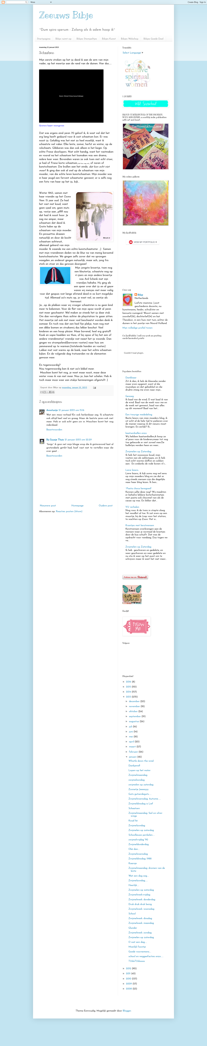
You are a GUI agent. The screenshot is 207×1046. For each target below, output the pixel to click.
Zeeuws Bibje (66, 15)
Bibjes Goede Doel (153, 39)
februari (134, 752)
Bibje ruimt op (63, 39)
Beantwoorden (54, 430)
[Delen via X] (47, 392)
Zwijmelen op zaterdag (141, 830)
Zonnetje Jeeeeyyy (139, 789)
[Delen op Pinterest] (53, 392)
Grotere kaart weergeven (51, 126)
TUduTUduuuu (137, 961)
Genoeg (129, 396)
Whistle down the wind (141, 761)
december (134, 701)
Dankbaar (130, 378)
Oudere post (106, 506)
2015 (129, 687)
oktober (133, 711)
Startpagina (43, 39)
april (132, 742)
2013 (129, 697)
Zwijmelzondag (137, 825)
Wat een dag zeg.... (139, 876)
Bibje (140, 295)
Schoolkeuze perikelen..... (142, 835)
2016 (129, 682)
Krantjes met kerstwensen (139, 525)
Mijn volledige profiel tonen (137, 328)
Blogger (127, 1011)
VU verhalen (132, 507)
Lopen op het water (139, 770)
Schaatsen (134, 808)
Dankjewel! (134, 766)
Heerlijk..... (134, 885)
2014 (129, 692)
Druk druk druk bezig (140, 904)
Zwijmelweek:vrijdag (139, 895)
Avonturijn (52, 410)
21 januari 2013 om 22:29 (78, 440)
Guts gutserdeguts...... (140, 794)
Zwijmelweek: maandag (141, 923)
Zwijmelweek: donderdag (142, 899)
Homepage (77, 506)
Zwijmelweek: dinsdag (140, 918)
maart (133, 747)
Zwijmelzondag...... (138, 880)
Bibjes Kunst (109, 39)
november (135, 706)
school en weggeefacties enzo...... (146, 956)
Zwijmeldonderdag (139, 844)
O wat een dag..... (138, 942)
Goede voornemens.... (140, 952)
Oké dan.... (134, 849)
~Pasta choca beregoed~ (138, 488)
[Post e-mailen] (94, 387)
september (135, 716)
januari (133, 757)
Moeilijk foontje (137, 947)
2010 (129, 979)
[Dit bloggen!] (44, 392)
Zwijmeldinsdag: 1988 (140, 859)
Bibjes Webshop (129, 39)
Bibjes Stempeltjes (87, 39)
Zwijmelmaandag (138, 775)
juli (131, 726)
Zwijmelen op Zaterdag (138, 451)
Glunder (133, 928)
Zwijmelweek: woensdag (141, 909)
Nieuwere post (48, 506)
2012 (129, 968)
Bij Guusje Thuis (55, 440)
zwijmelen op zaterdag (141, 785)
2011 (128, 973)
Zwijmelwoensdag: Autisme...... (145, 799)
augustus (134, 721)
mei (131, 737)
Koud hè (133, 821)
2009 (129, 984)
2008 (129, 989)
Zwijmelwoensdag (138, 854)
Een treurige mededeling (138, 415)
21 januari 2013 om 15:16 (71, 410)
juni (131, 732)
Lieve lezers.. (132, 470)
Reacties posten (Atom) (69, 511)
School (132, 914)
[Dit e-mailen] (41, 392)
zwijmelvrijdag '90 (138, 840)
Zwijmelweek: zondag (140, 933)
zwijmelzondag (137, 780)
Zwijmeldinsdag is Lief (141, 804)
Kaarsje (133, 863)
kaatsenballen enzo (136, 433)
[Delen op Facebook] (50, 392)
